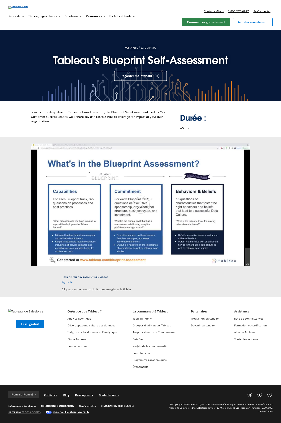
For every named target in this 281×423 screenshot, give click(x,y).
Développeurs (84, 395)
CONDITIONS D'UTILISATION (57, 406)
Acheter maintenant (253, 22)
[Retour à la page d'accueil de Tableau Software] (22, 6)
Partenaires (199, 311)
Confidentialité (87, 406)
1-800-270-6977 (238, 11)
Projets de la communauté (149, 346)
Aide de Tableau (244, 332)
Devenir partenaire (203, 325)
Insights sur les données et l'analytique (92, 332)
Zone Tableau (141, 353)
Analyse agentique (79, 318)
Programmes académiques (149, 360)
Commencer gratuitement (206, 22)
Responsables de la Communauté (154, 332)
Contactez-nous (214, 11)
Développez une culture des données (91, 325)
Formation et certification (250, 325)
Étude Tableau (76, 339)
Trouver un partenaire (205, 318)
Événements (140, 366)
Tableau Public (142, 318)
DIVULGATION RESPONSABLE (117, 406)
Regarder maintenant (136, 76)
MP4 (70, 282)
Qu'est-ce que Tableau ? (84, 311)
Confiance (50, 395)
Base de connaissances (248, 318)
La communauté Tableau (150, 311)
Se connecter (261, 11)
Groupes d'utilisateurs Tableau (152, 325)
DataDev (138, 339)
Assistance (241, 311)
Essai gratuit (30, 324)
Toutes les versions (246, 339)
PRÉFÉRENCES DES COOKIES (24, 412)
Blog (66, 395)
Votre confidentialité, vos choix (71, 412)
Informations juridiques (22, 406)
